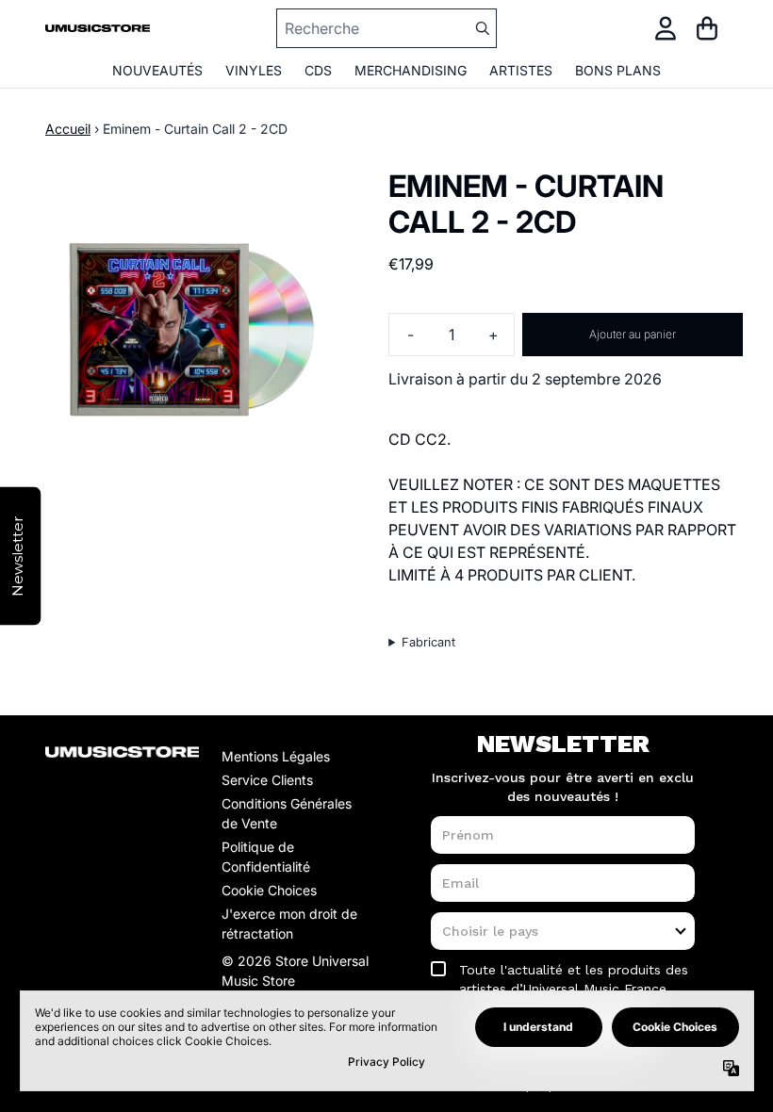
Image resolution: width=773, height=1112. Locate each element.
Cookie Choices (269, 890)
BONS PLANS (618, 70)
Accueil (67, 129)
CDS (318, 70)
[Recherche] (482, 28)
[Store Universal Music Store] (97, 28)
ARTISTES (520, 70)
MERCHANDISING (410, 70)
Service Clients (267, 780)
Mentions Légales (276, 756)
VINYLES (253, 70)
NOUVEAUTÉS (157, 70)
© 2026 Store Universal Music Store (295, 971)
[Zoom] (190, 329)
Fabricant (428, 642)
